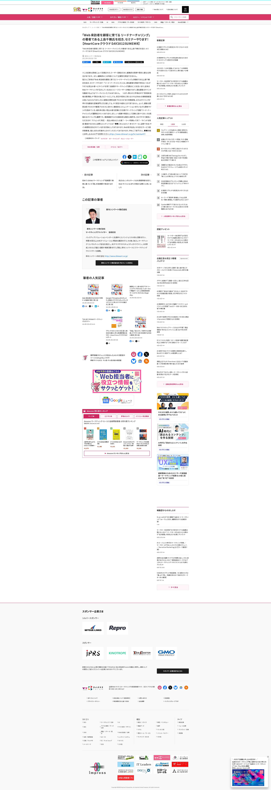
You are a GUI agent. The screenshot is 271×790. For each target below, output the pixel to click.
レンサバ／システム (124, 737)
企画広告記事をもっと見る (174, 384)
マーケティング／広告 (96, 22)
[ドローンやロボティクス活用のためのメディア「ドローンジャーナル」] (162, 772)
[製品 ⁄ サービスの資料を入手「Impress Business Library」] (125, 772)
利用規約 (167, 698)
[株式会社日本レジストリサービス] (93, 653)
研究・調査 (169, 2)
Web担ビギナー (114, 9)
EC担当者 (120, 2)
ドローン (151, 3)
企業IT (144, 2)
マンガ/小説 (160, 729)
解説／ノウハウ (142, 722)
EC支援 (162, 3)
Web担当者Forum (92, 9)
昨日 (161, 124)
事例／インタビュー (163, 722)
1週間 (173, 124)
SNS (112, 22)
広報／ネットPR (88, 740)
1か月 (184, 124)
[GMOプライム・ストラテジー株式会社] (166, 653)
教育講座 (157, 3)
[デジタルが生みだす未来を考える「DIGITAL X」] (144, 772)
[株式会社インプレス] (97, 768)
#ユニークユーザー (127, 138)
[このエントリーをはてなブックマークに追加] (135, 157)
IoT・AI (156, 2)
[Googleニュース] (140, 361)
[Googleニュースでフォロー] (181, 687)
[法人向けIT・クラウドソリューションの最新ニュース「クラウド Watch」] (125, 765)
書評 (158, 726)
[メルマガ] (133, 354)
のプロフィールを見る (116, 263)
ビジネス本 (108, 416)
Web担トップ (85, 27)
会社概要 (141, 701)
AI (107, 22)
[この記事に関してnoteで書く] (140, 157)
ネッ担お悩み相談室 (114, 360)
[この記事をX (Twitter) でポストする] (130, 157)
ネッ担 (105, 360)
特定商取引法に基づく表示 (121, 701)
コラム (139, 729)
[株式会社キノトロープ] (117, 653)
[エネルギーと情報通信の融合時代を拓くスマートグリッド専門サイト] (162, 765)
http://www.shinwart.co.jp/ (116, 256)
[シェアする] (124, 157)
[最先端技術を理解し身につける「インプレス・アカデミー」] (180, 772)
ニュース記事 (182, 726)
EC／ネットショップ (106, 740)
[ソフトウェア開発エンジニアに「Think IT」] (144, 758)
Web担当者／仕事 (184, 22)
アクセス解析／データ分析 (126, 22)
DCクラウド (161, 2)
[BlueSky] (133, 361)
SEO (85, 22)
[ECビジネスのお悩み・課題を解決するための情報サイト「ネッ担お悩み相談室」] (125, 778)
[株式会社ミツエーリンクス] (93, 628)
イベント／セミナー (162, 733)
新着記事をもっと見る (174, 106)
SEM (102, 744)
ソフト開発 (150, 2)
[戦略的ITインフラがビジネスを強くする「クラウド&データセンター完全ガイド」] (125, 758)
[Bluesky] (176, 687)
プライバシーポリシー (94, 701)
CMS (155, 22)
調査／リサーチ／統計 (168, 22)
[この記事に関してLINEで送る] (145, 157)
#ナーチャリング (114, 138)
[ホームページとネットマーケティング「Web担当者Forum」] (162, 758)
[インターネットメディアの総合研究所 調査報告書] (180, 758)
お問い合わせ (143, 698)
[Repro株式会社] (117, 628)
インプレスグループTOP (171, 701)
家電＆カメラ (125, 416)
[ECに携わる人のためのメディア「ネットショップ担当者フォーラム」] (180, 765)
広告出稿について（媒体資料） (121, 698)
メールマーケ (87, 744)
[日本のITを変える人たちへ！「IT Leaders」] (144, 765)
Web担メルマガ (127, 9)
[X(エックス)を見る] (170, 687)
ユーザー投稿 (95, 27)
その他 (120, 744)
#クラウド (104, 138)
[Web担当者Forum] (92, 688)
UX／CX (103, 737)
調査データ (141, 726)
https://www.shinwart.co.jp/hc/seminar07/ (128, 134)
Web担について (158, 9)
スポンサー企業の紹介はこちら (172, 671)
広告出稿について (172, 9)
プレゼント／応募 (184, 729)
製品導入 (133, 2)
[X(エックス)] (146, 354)
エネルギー (146, 3)
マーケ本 (91, 416)
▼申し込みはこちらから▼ (241, 768)
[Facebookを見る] (165, 687)
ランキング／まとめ (143, 737)
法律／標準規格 (88, 737)
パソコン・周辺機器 (142, 416)
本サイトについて (93, 698)
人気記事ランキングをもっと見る (174, 216)
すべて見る (174, 587)
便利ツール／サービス (144, 733)
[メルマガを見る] (160, 687)
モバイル (121, 740)
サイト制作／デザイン (144, 22)
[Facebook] (140, 354)
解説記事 (181, 722)
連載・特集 (140, 9)
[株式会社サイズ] (142, 653)
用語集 (181, 733)
